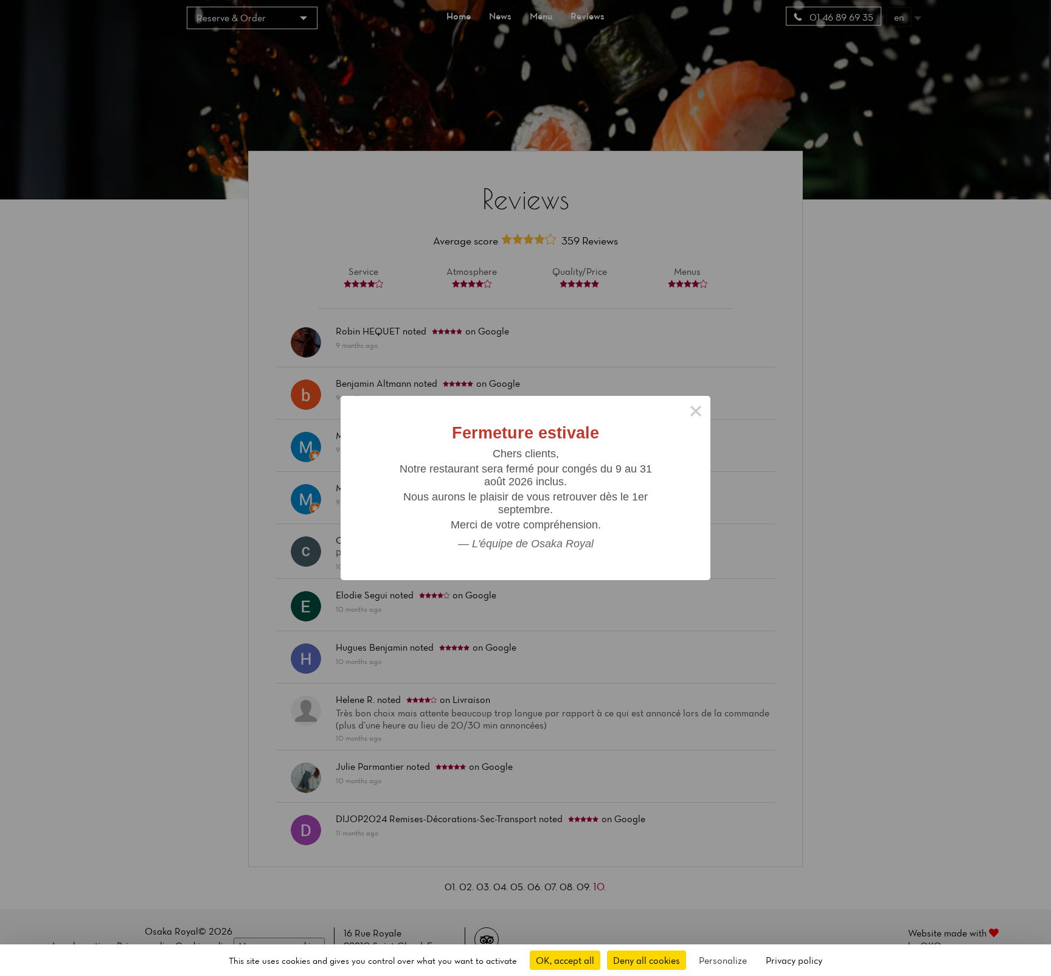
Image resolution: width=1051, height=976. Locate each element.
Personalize (723, 960)
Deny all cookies (646, 960)
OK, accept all (565, 960)
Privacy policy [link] (794, 960)
